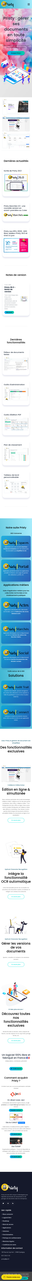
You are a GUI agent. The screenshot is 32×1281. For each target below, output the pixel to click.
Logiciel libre (7, 1218)
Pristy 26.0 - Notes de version (10, 289)
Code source (17, 1069)
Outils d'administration (14, 384)
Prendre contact (16, 1110)
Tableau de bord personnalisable (11, 476)
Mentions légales (8, 1241)
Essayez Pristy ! (16, 53)
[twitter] (3, 1203)
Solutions (6, 1231)
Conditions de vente (9, 1245)
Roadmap (6, 1221)
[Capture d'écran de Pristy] (15, 107)
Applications (7, 1228)
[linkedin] (13, 1203)
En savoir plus (16, 820)
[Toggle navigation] (29, 4)
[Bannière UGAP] (16, 1141)
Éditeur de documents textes (14, 353)
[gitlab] (8, 1203)
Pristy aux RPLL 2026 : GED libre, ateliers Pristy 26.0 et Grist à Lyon (15, 233)
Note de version (8, 1224)
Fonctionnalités (8, 1234)
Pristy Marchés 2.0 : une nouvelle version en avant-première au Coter (15, 208)
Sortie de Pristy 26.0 (12, 171)
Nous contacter (8, 1214)
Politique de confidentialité (12, 1238)
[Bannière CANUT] (16, 1117)
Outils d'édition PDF (12, 414)
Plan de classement (13, 445)
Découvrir (9, 312)
